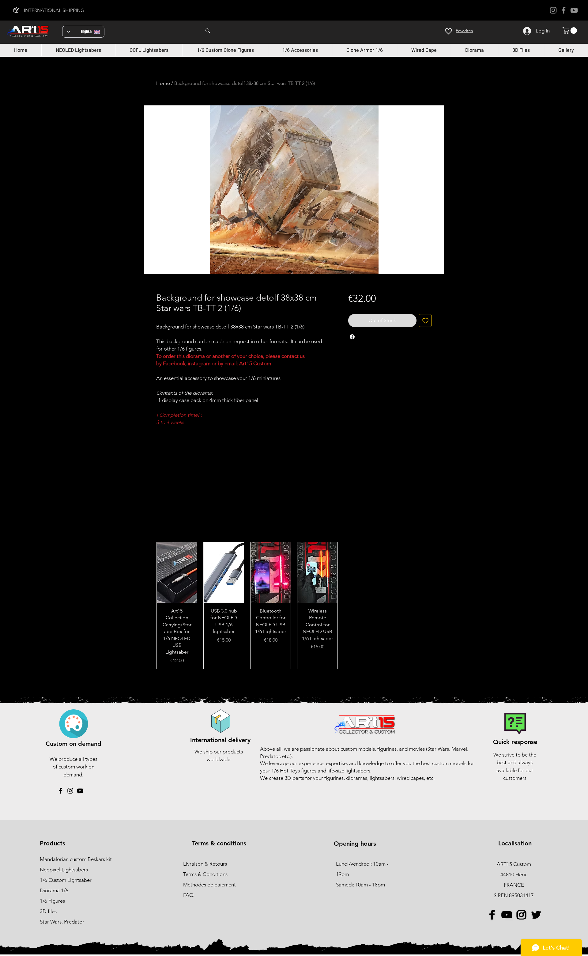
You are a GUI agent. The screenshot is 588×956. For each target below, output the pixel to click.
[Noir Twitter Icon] (536, 915)
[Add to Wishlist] (425, 320)
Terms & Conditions (205, 874)
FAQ (188, 895)
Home (163, 83)
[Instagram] (553, 10)
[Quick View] (177, 572)
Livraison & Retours (205, 864)
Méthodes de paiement (210, 885)
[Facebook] (563, 10)
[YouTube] (574, 10)
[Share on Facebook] (352, 336)
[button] (571, 30)
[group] (294, 605)
